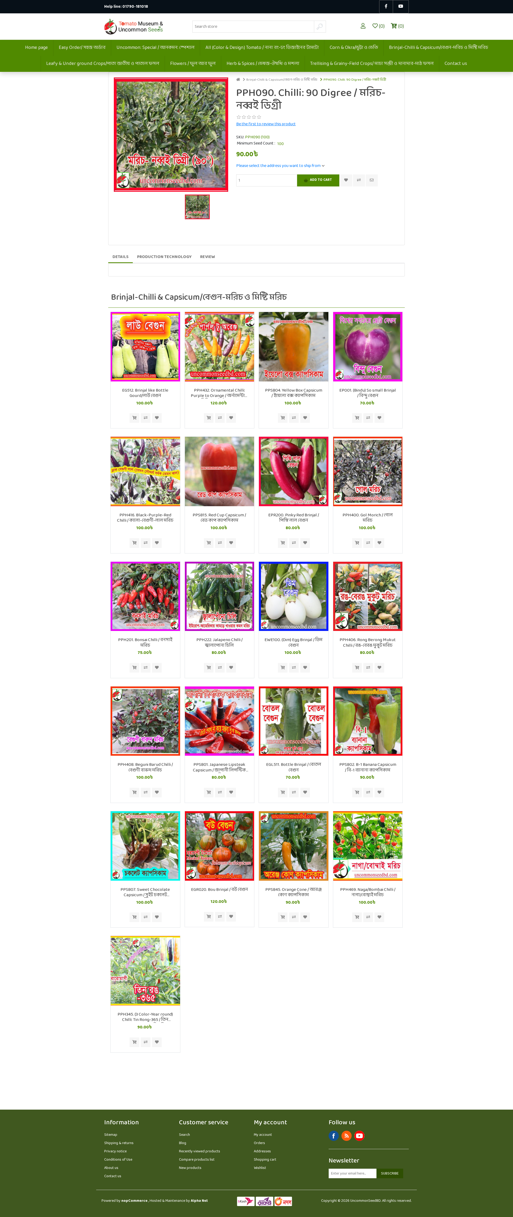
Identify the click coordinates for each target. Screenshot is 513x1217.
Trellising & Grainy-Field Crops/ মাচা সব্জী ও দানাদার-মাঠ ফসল (372, 64)
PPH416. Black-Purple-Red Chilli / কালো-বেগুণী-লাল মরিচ (145, 518)
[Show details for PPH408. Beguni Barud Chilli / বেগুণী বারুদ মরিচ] (145, 721)
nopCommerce (134, 1201)
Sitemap (110, 1135)
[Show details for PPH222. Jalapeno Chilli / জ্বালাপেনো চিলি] (219, 596)
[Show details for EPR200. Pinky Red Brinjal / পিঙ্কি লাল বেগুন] (293, 471)
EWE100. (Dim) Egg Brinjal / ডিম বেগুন (293, 642)
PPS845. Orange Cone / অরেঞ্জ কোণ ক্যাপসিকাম (293, 892)
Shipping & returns (119, 1143)
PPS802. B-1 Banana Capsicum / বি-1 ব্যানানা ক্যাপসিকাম (367, 767)
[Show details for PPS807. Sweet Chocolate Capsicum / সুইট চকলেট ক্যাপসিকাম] (145, 846)
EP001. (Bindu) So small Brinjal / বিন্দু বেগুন (367, 393)
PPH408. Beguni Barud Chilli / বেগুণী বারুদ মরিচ (145, 767)
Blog (182, 1143)
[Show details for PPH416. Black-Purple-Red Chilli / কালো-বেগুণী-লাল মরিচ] (145, 471)
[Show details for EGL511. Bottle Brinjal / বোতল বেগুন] (293, 721)
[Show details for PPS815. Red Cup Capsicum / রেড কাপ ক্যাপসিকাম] (219, 471)
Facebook (334, 1136)
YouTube (359, 1136)
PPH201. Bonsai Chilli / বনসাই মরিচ (145, 642)
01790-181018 (135, 6)
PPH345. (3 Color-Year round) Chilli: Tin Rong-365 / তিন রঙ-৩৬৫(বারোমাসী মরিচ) (145, 1017)
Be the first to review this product (266, 124)
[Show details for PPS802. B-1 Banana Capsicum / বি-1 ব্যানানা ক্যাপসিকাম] (368, 721)
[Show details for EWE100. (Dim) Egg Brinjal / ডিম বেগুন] (293, 596)
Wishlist (260, 1168)
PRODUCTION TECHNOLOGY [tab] (164, 256)
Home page (36, 48)
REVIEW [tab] (207, 256)
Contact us (456, 64)
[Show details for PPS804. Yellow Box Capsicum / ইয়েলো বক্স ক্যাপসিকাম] (293, 346)
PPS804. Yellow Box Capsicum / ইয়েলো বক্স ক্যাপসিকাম (293, 393)
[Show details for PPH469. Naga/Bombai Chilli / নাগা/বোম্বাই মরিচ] (368, 846)
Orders (259, 1143)
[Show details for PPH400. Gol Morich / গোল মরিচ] (368, 471)
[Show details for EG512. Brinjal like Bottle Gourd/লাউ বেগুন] (145, 346)
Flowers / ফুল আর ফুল (193, 64)
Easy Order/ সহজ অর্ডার (82, 48)
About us (111, 1168)
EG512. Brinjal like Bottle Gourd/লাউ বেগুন (145, 393)
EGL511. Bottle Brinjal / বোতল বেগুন (293, 767)
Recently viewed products (199, 1151)
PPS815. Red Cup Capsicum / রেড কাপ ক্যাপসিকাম (219, 518)
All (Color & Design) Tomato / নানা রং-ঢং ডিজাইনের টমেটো (262, 48)
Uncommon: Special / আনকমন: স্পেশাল (155, 48)
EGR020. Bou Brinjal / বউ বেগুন (219, 889)
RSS (346, 1136)
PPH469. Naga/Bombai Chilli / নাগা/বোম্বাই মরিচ (367, 892)
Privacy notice (115, 1151)
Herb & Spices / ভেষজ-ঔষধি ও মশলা (263, 64)
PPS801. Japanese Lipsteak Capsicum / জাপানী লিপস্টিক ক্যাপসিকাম (219, 767)
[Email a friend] (372, 180)
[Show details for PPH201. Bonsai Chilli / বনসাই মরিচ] (145, 596)
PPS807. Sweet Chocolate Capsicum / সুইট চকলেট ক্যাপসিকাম (145, 892)
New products (190, 1168)
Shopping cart (265, 1160)
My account (263, 1135)
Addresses (262, 1151)
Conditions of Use (118, 1160)
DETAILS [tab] (120, 256)
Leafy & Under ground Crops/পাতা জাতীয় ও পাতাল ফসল (102, 64)
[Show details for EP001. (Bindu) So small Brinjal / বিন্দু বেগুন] (368, 346)
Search (184, 1135)
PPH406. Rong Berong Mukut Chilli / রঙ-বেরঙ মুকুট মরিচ (368, 642)
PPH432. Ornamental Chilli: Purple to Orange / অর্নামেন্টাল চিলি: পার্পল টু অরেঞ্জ (219, 393)
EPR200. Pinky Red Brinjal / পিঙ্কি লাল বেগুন (293, 518)
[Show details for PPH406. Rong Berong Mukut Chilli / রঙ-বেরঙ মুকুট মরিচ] (368, 596)
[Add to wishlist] (157, 418)
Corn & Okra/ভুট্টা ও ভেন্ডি (354, 48)
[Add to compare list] (359, 180)
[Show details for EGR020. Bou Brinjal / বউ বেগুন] (219, 846)
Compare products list (197, 1160)
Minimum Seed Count (255, 143)
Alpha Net (199, 1201)
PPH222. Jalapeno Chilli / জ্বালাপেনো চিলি (219, 642)
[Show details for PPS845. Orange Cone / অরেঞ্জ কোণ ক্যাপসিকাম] (293, 846)
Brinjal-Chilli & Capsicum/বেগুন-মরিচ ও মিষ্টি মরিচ (438, 48)
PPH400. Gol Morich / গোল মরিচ (368, 518)
